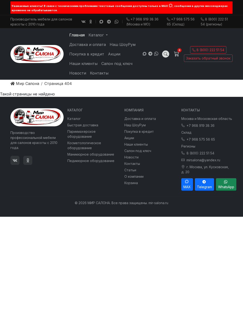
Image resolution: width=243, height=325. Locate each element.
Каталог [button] (97, 35)
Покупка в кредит (86, 54)
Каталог (74, 119)
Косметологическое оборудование (84, 145)
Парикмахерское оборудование (81, 133)
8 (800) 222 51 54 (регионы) (214, 21)
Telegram (204, 187)
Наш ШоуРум (123, 44)
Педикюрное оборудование (90, 161)
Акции (114, 54)
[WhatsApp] (116, 22)
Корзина (131, 183)
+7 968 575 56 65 (201, 139)
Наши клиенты (83, 63)
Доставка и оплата (87, 44)
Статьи (130, 170)
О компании (134, 176)
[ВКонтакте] (83, 22)
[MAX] (171, 5)
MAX (187, 187)
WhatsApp (226, 187)
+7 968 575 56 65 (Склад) (181, 21)
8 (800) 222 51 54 (210, 50)
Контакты (99, 73)
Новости (77, 73)
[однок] (90, 22)
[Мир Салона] (37, 54)
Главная (77, 35)
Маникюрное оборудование (90, 154)
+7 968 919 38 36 (201, 125)
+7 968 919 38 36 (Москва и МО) (142, 21)
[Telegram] (109, 22)
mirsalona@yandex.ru (203, 160)
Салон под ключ (116, 63)
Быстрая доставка (82, 125)
